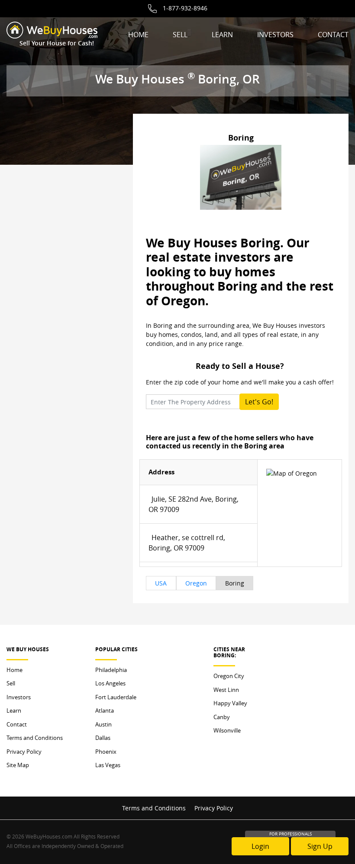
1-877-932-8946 (185, 8)
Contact (333, 34)
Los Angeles (110, 683)
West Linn (226, 690)
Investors (275, 34)
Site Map (17, 765)
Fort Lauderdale (115, 697)
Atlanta (104, 710)
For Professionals (290, 834)
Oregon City (228, 676)
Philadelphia (111, 670)
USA (161, 583)
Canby (221, 717)
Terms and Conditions (34, 738)
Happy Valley (230, 703)
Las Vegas (107, 765)
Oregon (196, 583)
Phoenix (105, 751)
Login (260, 846)
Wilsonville (227, 730)
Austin (103, 724)
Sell (180, 34)
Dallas (102, 738)
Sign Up (319, 846)
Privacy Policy (24, 751)
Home (138, 34)
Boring (234, 583)
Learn (222, 34)
